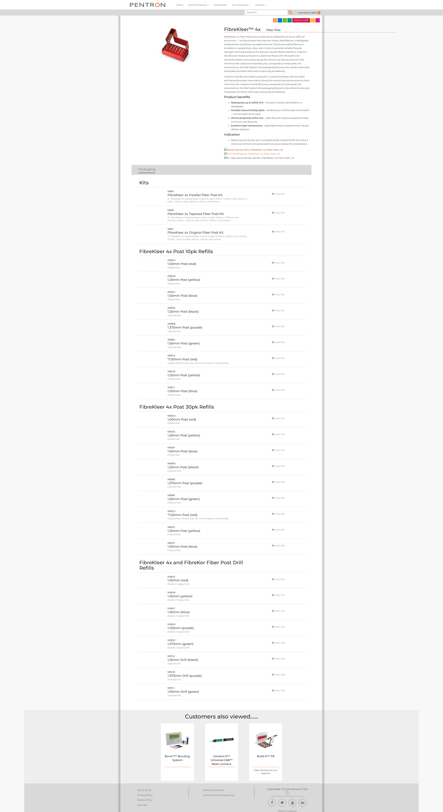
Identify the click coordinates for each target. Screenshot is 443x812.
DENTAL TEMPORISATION (313, 20)
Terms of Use (144, 790)
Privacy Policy (145, 795)
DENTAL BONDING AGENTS (285, 20)
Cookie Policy (144, 800)
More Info (279, 193)
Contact (259, 4)
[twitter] (282, 803)
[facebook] (272, 803)
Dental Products (197, 4)
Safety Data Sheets (213, 790)
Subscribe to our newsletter (287, 789)
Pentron (147, 5)
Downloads (220, 4)
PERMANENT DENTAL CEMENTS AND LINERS (289, 20)
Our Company (240, 4)
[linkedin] (302, 803)
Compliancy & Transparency (218, 795)
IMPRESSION (275, 20)
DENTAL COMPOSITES (280, 20)
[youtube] (292, 803)
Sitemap (142, 805)
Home (179, 4)
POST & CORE (301, 20)
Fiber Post (273, 30)
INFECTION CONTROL (317, 20)
